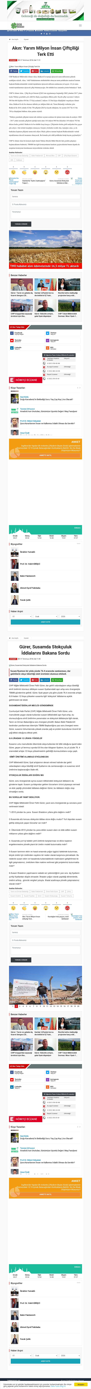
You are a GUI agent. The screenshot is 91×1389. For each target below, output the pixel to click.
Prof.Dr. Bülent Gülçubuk (30, 410)
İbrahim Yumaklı (27, 552)
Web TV (22, 30)
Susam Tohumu (66, 896)
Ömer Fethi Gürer (52, 891)
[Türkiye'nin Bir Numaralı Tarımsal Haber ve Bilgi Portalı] (17, 25)
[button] (77, 387)
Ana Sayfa (14, 39)
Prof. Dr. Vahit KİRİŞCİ (30, 564)
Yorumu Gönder (21, 224)
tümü (78, 543)
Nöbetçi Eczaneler (50, 30)
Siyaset (26, 39)
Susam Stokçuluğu (51, 896)
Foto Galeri (13, 30)
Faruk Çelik (25, 600)
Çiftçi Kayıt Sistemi (70, 156)
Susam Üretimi (15, 896)
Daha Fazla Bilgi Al (58, 1386)
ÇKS (11, 160)
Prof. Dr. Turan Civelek (29, 433)
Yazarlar (31, 30)
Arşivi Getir (45, 622)
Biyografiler (62, 30)
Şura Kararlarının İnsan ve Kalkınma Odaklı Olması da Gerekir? (47, 412)
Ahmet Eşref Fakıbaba (30, 588)
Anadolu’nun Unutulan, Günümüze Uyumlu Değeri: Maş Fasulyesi (48, 400)
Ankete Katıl (46, 455)
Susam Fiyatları (29, 896)
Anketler (40, 30)
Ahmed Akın (50, 156)
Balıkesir (19, 160)
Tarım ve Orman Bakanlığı (19, 156)
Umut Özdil (24, 422)
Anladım (81, 1384)
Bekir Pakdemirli (37, 156)
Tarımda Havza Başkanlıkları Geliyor (36, 424)
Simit (40, 896)
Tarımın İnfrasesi (27, 398)
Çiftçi (69, 891)
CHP (59, 156)
